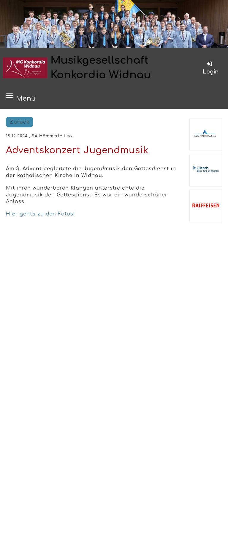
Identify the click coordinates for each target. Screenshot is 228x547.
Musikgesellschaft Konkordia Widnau (100, 67)
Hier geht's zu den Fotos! (40, 214)
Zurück (19, 122)
